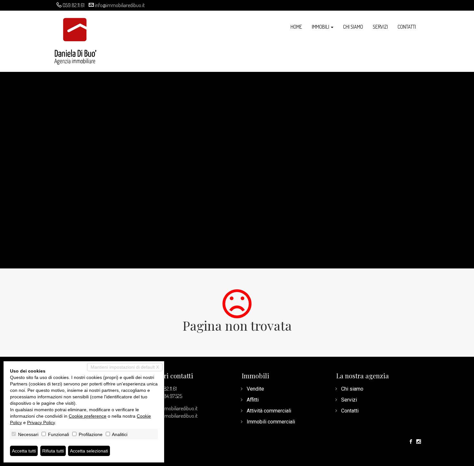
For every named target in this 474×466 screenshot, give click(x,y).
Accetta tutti (24, 450)
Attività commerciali (269, 411)
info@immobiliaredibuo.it (120, 5)
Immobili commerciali (271, 422)
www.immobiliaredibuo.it (173, 416)
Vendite (255, 389)
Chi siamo (353, 27)
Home (296, 27)
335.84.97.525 (168, 396)
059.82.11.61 (73, 5)
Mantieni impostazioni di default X (125, 367)
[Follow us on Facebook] (411, 442)
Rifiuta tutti (53, 450)
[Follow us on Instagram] (418, 442)
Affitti (253, 400)
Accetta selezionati (89, 450)
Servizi (380, 27)
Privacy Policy (41, 422)
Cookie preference (87, 416)
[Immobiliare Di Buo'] (75, 38)
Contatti (407, 27)
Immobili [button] (321, 27)
